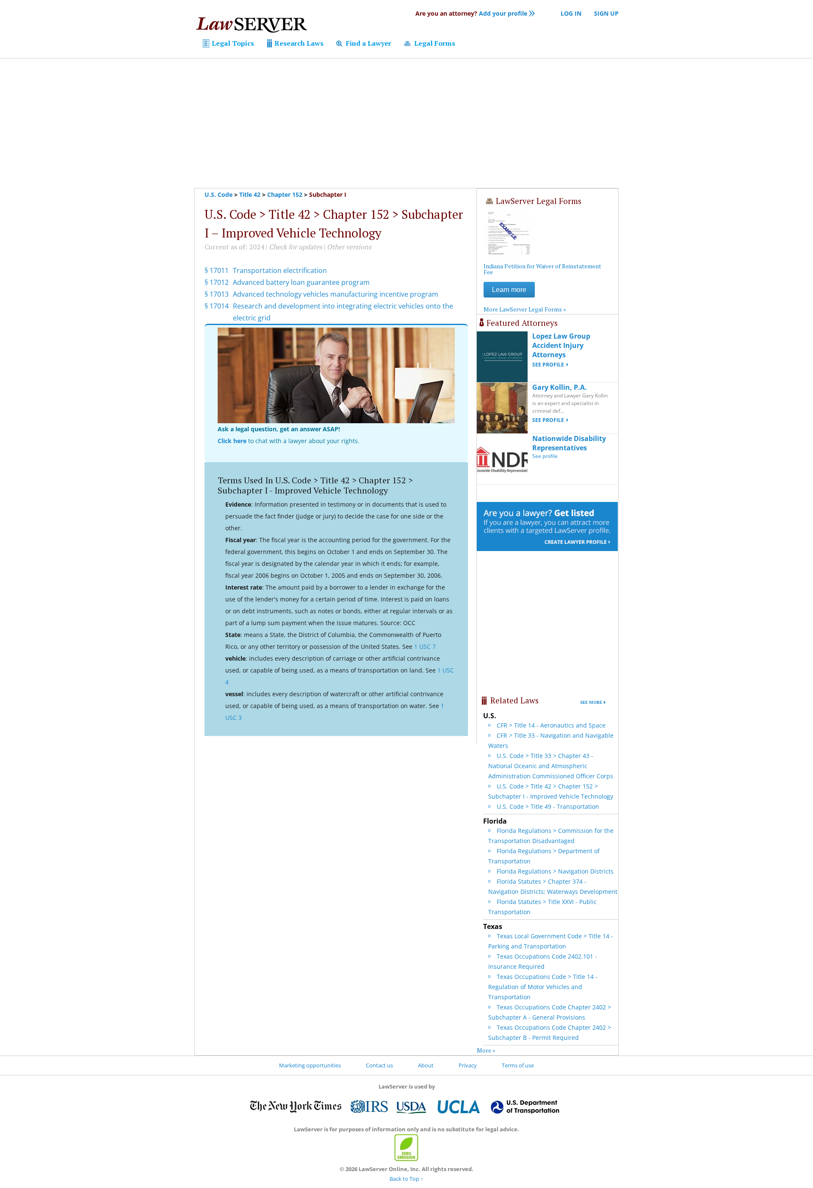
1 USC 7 (425, 646)
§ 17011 (217, 270)
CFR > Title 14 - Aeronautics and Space (551, 725)
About (426, 1065)
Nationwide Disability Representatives (569, 443)
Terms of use (518, 1065)
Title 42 (249, 194)
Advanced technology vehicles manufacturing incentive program (335, 294)
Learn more (509, 289)
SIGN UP (606, 13)
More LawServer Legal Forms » (525, 309)
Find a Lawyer (367, 43)
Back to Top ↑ (406, 1178)
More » (486, 1050)
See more (591, 702)
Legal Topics (232, 43)
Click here (232, 441)
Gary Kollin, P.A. (559, 387)
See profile (548, 364)
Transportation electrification (280, 270)
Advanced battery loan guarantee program (301, 282)
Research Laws (298, 43)
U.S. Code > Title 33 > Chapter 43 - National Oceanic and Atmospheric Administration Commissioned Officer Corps (550, 766)
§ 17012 (217, 282)
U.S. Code (218, 194)
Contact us (379, 1065)
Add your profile (471, 13)
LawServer (251, 27)
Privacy (468, 1065)
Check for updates (295, 246)
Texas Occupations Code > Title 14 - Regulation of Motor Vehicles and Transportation (542, 987)
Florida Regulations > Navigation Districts (555, 871)
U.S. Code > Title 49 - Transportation (548, 806)
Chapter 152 (284, 194)
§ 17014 (217, 306)
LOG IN (571, 13)
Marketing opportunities (310, 1065)
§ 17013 (217, 294)
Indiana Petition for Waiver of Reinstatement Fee (542, 269)
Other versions (349, 246)
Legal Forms (433, 43)
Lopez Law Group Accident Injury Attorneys (561, 345)
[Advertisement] (406, 123)
